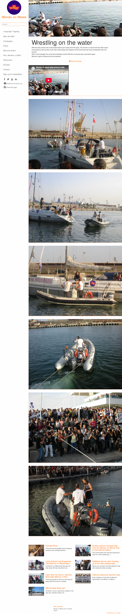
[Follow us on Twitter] (8, 79)
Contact (6, 69)
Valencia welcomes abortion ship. (106, 574)
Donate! (6, 64)
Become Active (9, 50)
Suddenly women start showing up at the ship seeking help (105, 562)
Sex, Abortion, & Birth (12, 55)
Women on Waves (14, 17)
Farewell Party (52, 545)
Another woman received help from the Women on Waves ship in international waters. (105, 547)
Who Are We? (9, 36)
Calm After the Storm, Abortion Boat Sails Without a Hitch (59, 575)
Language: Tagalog (11, 31)
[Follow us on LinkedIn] (16, 79)
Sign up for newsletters (12, 74)
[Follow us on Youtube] (12, 79)
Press (5, 45)
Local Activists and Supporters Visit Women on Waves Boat (58, 562)
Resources (7, 60)
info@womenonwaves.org (14, 83)
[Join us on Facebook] (4, 79)
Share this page (11, 87)
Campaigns (8, 41)
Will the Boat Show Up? (55, 588)
